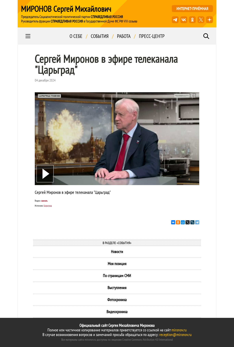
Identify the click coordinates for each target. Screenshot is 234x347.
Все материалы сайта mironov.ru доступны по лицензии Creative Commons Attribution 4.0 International (117, 340)
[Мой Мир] (183, 222)
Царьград (48, 205)
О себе (76, 36)
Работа (124, 36)
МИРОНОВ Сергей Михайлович (66, 8)
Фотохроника (117, 299)
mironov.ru (179, 330)
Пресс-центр (152, 36)
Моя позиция (117, 263)
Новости (117, 251)
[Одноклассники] (178, 222)
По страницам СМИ (117, 275)
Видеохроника (117, 311)
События (100, 36)
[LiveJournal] (192, 222)
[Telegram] (197, 222)
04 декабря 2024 (45, 80)
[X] (188, 222)
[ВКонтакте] (173, 222)
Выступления (117, 287)
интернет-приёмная (192, 8)
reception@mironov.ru (175, 334)
